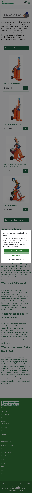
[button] (16, 259)
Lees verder (14, 246)
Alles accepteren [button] (16, 250)
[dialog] (16, 246)
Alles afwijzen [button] (17, 255)
